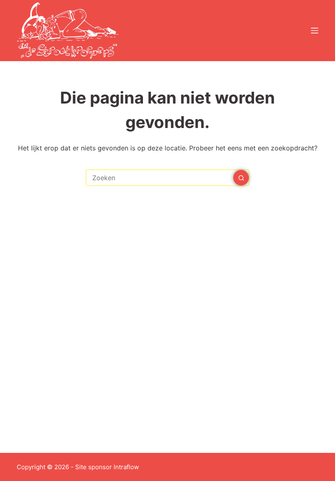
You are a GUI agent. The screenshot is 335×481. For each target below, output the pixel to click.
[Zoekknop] (241, 177)
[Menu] (314, 30)
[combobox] (159, 178)
